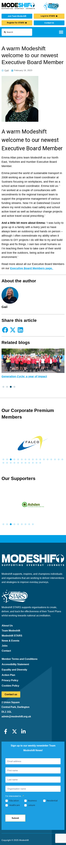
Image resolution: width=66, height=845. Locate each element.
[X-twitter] (14, 731)
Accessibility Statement (15, 664)
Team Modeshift (11, 630)
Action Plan (8, 675)
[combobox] (17, 32)
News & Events (10, 640)
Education (13, 800)
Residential (52, 800)
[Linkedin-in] (23, 731)
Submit (15, 818)
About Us (7, 625)
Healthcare (14, 805)
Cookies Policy (10, 685)
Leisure (31, 805)
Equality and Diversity (14, 669)
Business (32, 800)
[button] (61, 32)
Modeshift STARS (12, 635)
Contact (6, 650)
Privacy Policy (10, 680)
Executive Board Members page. (31, 268)
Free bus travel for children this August (27, 376)
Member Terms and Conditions (19, 659)
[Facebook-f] (6, 731)
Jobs (5, 645)
